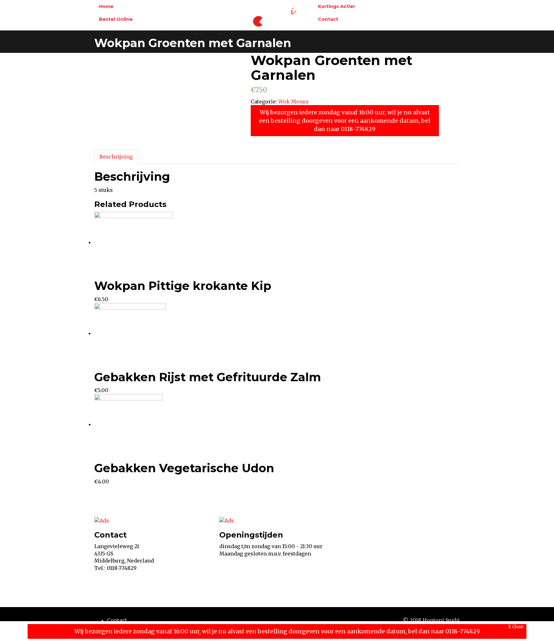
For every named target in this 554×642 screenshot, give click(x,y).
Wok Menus (293, 101)
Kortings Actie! (336, 6)
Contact (328, 19)
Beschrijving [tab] (116, 156)
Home (106, 6)
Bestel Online (116, 19)
